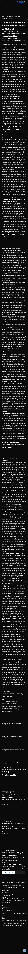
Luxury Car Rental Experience (8, 20)
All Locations (17, 922)
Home (3, 16)
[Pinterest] (4, 890)
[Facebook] (3, 890)
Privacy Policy (14, 925)
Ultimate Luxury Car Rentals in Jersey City (11, 546)
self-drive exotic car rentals (15, 294)
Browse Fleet (5, 772)
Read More (4, 804)
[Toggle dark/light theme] (18, 2)
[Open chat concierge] (24, 950)
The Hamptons (22, 920)
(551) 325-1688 (5, 907)
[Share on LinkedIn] (7, 687)
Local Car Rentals (6, 895)
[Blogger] (7, 890)
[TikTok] (8, 890)
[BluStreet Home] (2, 2)
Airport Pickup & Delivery (20, 898)
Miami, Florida (16, 920)
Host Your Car (10, 898)
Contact (15, 894)
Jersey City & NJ (5, 922)
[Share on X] (6, 687)
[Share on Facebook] (5, 687)
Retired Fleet (7, 902)
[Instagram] (2, 890)
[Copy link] (9, 687)
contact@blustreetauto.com (8, 910)
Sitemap (20, 925)
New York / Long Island (7, 920)
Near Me (11, 922)
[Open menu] (24, 2)
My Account (19, 894)
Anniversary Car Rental (7, 900)
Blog (7, 16)
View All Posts (5, 698)
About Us (8, 894)
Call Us (21, 872)
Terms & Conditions (6, 925)
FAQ (12, 894)
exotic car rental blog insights (17, 511)
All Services (4, 898)
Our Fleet (4, 894)
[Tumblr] (6, 890)
